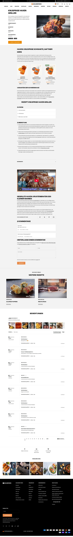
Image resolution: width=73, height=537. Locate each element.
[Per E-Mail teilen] (53, 217)
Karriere (17, 495)
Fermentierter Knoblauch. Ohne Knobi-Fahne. (50, 80)
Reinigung (61, 6)
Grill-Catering (18, 497)
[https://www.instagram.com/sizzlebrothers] (9, 468)
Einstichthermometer (45, 148)
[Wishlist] (62, 4)
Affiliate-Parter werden (20, 499)
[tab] (57, 332)
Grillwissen (18, 489)
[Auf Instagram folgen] (6, 526)
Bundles (6, 6)
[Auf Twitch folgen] (18, 526)
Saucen (30, 6)
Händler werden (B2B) (42, 495)
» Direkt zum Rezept (15, 42)
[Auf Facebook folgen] (3, 526)
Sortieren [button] (10, 332)
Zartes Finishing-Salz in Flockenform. (36, 80)
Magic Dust (22, 78)
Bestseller (23, 6)
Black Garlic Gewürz (50, 78)
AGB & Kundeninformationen (57, 491)
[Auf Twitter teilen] (44, 217)
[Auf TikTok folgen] (15, 526)
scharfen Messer (21, 133)
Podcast (17, 493)
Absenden (21, 263)
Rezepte (67, 6)
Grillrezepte (18, 487)
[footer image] (7, 483)
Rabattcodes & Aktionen (43, 499)
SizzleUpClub (40, 502)
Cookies (53, 504)
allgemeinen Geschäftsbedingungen (48, 242)
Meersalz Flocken (36, 78)
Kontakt (39, 489)
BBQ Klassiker (10, 38)
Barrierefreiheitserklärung (57, 499)
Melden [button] (32, 343)
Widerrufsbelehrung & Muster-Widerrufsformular (58, 494)
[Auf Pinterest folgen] (9, 526)
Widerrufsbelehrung (42, 491)
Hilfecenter (40, 485)
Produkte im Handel (42, 493)
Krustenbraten (36, 200)
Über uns (17, 491)
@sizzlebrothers (36, 458)
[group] (15, 318)
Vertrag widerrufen (56, 501)
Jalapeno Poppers (11, 302)
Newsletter (40, 497)
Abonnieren (7, 515)
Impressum (54, 485)
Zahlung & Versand (41, 487)
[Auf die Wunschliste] (26, 66)
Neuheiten (17, 6)
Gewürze (43, 6)
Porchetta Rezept (50, 211)
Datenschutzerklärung (56, 487)
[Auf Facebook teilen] (40, 217)
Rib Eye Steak (42, 302)
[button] (12, 325)
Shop (11, 6)
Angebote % (31, 487)
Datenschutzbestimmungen (24, 244)
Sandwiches (9, 299)
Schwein (15, 38)
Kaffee (30, 499)
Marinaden (36, 6)
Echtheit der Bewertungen (57, 497)
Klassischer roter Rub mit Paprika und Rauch (22, 80)
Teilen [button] (34, 343)
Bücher (48, 6)
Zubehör (54, 6)
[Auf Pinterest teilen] (49, 217)
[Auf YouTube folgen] (12, 526)
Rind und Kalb (41, 299)
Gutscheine (31, 489)
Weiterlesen (8, 304)
